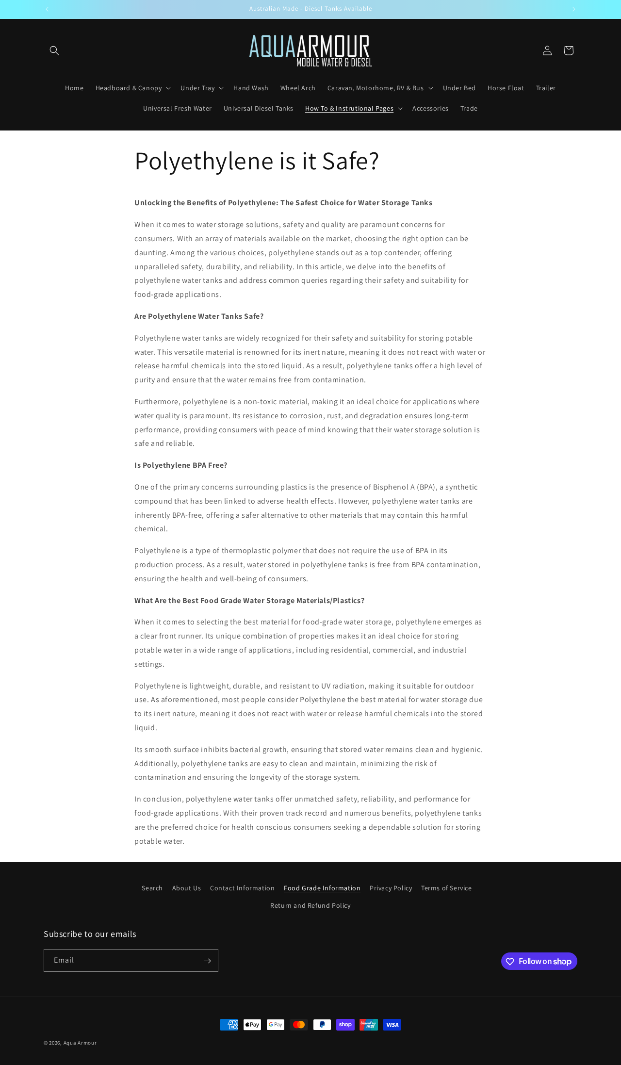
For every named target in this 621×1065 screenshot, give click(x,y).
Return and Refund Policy (310, 905)
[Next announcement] (574, 9)
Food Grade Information (322, 888)
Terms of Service (446, 888)
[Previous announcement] (47, 9)
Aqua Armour (80, 1042)
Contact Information (242, 888)
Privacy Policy (391, 888)
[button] (54, 50)
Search (152, 888)
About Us (186, 888)
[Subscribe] (207, 961)
